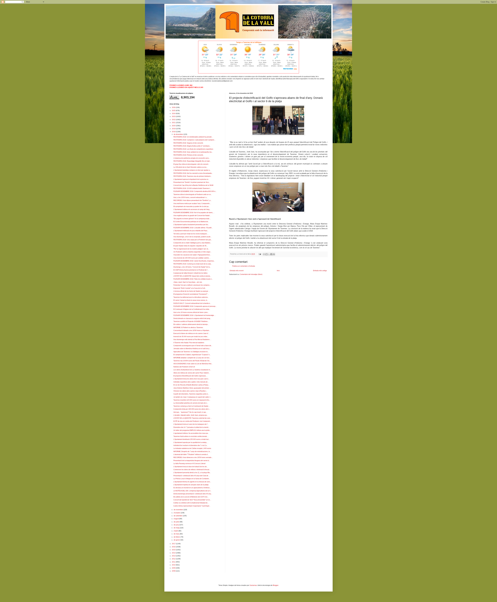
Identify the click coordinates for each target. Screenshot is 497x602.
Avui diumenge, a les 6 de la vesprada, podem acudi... (192, 237)
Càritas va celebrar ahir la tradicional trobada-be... (191, 503)
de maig (177, 528)
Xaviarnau (253, 585)
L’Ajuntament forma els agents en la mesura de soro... (192, 482)
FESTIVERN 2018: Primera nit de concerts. (188, 155)
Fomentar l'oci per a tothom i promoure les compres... (192, 285)
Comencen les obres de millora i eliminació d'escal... (191, 470)
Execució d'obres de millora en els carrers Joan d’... (191, 333)
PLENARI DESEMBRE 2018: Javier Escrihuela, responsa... (194, 261)
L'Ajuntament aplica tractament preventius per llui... (191, 224)
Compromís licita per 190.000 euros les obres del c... (191, 409)
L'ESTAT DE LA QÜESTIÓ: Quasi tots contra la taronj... (192, 276)
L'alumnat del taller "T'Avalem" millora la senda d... (191, 454)
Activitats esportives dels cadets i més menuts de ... (191, 382)
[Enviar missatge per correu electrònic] (259, 254)
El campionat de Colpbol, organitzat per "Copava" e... (192, 355)
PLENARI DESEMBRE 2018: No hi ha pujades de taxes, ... (193, 212)
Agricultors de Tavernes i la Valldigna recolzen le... (191, 352)
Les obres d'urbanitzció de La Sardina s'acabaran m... (192, 370)
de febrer (177, 537)
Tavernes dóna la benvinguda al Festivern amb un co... (192, 194)
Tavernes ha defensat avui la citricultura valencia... (191, 297)
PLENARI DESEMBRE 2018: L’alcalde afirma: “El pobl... (193, 228)
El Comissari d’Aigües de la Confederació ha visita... (191, 309)
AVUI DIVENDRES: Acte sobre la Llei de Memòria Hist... (192, 364)
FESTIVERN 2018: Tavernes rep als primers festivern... (192, 176)
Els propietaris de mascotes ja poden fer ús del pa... (191, 206)
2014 (174, 553)
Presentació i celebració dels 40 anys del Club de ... (191, 476)
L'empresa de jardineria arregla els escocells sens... (191, 158)
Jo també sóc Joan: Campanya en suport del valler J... (192, 397)
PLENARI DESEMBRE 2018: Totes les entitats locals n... (193, 279)
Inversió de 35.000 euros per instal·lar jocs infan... (190, 336)
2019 (174, 129)
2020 (174, 126)
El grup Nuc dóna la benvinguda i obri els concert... (191, 164)
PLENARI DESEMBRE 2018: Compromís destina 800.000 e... (195, 191)
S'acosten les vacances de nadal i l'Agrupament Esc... (192, 255)
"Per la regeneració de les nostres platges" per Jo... (191, 249)
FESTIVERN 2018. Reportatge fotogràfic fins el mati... (192, 161)
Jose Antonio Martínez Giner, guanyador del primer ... (192, 388)
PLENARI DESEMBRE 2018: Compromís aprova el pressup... (195, 306)
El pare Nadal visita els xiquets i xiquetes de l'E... (190, 246)
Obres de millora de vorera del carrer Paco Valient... (191, 373)
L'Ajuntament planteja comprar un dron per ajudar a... (192, 170)
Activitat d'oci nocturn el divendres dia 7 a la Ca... (190, 445)
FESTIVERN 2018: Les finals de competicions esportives (193, 149)
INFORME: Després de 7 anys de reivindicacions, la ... (192, 451)
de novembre (178, 510)
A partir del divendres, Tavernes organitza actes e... (191, 394)
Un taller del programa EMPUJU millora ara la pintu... (192, 430)
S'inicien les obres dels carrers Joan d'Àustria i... (190, 391)
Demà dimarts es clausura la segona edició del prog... (192, 318)
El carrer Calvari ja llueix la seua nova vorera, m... (190, 300)
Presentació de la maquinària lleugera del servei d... (191, 460)
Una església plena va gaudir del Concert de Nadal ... (192, 215)
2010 (174, 565)
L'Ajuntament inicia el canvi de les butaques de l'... (191, 424)
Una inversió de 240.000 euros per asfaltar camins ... (191, 258)
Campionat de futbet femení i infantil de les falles (190, 273)
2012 (174, 559)
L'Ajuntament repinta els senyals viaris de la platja (191, 485)
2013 (174, 556)
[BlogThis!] (266, 254)
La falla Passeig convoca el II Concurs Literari (189, 463)
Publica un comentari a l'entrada (243, 266)
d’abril (176, 531)
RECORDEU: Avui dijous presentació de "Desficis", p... (192, 200)
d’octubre (177, 513)
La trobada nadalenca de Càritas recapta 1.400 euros (192, 448)
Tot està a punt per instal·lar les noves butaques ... (191, 234)
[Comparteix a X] (269, 254)
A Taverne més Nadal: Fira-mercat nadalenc (188, 343)
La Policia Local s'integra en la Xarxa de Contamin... (191, 479)
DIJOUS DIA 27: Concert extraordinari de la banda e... (192, 303)
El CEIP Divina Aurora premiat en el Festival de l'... (191, 270)
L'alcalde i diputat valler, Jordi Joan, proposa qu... (190, 415)
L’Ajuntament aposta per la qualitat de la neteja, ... (190, 442)
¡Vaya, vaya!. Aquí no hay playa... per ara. (187, 282)
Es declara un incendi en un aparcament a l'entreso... (192, 488)
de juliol (177, 522)
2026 (174, 107)
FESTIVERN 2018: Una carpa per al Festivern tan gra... (192, 240)
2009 (174, 568)
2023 (174, 116)
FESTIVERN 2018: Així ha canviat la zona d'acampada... (193, 173)
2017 (174, 544)
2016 (174, 547)
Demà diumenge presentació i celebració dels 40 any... (192, 494)
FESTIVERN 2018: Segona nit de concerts (188, 143)
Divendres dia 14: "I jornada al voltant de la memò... (191, 427)
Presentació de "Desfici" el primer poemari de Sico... (191, 182)
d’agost (176, 519)
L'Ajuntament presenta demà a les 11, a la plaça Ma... (192, 472)
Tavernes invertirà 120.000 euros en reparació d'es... (191, 400)
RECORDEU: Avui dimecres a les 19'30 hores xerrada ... (193, 457)
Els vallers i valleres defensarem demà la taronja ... (191, 324)
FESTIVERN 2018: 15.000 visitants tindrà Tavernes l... (192, 188)
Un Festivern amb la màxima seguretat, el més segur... (192, 252)
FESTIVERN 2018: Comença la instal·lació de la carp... (192, 264)
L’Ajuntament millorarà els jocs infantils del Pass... (190, 231)
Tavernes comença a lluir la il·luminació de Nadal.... (191, 406)
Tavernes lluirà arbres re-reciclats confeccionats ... (191, 436)
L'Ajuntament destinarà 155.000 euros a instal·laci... (191, 439)
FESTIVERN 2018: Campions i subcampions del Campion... (194, 140)
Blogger (275, 585)
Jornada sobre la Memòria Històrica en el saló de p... (191, 348)
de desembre (178, 134)
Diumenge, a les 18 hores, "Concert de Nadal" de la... (192, 267)
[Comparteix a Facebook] (271, 254)
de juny (176, 525)
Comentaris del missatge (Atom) (251, 274)
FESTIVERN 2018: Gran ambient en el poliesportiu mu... (193, 152)
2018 (174, 132)
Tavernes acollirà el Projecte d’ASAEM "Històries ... (191, 321)
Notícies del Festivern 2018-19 (184, 367)
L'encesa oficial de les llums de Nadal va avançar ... (191, 291)
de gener (177, 540)
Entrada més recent (236, 271)
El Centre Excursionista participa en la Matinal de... (191, 222)
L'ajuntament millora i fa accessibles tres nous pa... (191, 433)
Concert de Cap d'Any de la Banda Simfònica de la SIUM (193, 185)
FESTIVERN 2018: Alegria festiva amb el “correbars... (192, 146)
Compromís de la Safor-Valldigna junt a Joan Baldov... (192, 243)
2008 (174, 571)
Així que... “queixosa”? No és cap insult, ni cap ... (190, 412)
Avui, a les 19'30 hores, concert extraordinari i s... (190, 197)
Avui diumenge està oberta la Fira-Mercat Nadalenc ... (192, 339)
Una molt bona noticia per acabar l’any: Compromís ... (192, 203)
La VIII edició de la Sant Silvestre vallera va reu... (190, 167)
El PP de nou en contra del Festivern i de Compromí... (192, 421)
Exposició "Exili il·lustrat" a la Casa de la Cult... (189, 288)
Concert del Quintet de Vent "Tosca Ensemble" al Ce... (192, 500)
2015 (174, 550)
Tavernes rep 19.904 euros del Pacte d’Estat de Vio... (192, 361)
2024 (174, 113)
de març (177, 534)
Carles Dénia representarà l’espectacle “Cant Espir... (191, 506)
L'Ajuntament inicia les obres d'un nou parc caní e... (191, 379)
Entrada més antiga (320, 271)
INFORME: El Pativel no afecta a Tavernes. (188, 327)
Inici (278, 271)
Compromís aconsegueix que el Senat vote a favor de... (192, 346)
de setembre (178, 516)
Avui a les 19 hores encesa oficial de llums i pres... (191, 312)
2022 (174, 120)
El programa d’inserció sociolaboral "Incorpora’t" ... (191, 294)
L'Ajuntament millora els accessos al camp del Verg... (192, 209)
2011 (174, 562)
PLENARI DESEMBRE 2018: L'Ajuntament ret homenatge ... (194, 315)
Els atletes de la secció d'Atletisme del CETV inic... (191, 497)
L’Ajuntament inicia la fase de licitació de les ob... (190, 467)
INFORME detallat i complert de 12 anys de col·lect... (191, 358)
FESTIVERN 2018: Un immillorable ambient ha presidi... (193, 137)
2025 (174, 110)
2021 (174, 122)
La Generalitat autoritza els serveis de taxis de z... (190, 403)
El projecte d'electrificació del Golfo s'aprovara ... (190, 376)
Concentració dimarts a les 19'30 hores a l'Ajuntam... (191, 330)
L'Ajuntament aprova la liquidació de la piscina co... (191, 179)
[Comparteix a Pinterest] (274, 254)
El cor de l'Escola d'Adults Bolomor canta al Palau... (191, 385)
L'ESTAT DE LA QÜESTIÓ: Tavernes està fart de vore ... (192, 418)
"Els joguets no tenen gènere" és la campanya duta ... (192, 219)
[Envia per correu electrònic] (264, 254)
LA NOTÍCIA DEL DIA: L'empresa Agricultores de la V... (192, 491)
